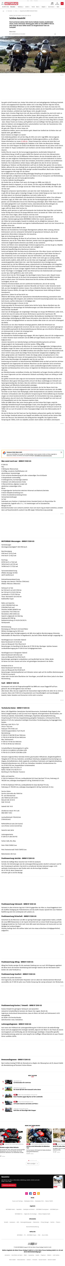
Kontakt (6, 1222)
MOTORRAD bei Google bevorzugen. (43, 455)
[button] (32, 54)
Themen (58, 1222)
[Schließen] (61, 452)
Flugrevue (43, 1255)
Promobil (34, 1259)
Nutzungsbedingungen (26, 1222)
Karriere (52, 1222)
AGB (18, 1222)
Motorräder (12, 6)
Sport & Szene (51, 6)
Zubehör (27, 6)
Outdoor (29, 1259)
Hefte (31, 0)
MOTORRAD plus (54, 1209)
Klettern (49, 1255)
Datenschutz (36, 1222)
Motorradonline (21, 1259)
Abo (28, 0)
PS (24, 1235)
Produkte (36, 0)
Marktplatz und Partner (29, 1209)
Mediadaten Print (39, 1201)
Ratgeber (43, 6)
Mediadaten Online (29, 1201)
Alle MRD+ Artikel (5, 6)
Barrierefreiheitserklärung (32, 1226)
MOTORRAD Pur (18, 1214)
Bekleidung (20, 6)
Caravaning (31, 1255)
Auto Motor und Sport (17, 1255)
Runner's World (42, 1259)
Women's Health (52, 1259)
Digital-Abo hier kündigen (30, 1214)
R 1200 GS (24, 141)
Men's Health (12, 1259)
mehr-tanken (56, 1255)
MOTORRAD (20, 1235)
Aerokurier (7, 1255)
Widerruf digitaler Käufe (44, 1214)
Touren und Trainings (17, 1201)
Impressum (12, 1222)
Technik (33, 6)
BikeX (25, 1255)
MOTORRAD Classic (31, 1235)
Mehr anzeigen (31, 1163)
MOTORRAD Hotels (10, 1209)
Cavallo (37, 1255)
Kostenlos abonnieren (9, 1185)
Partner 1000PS (49, 1201)
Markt (58, 6)
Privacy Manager (45, 1222)
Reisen (37, 6)
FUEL (39, 1235)
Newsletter (19, 1209)
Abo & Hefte (45, 1235)
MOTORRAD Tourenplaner (42, 1209)
